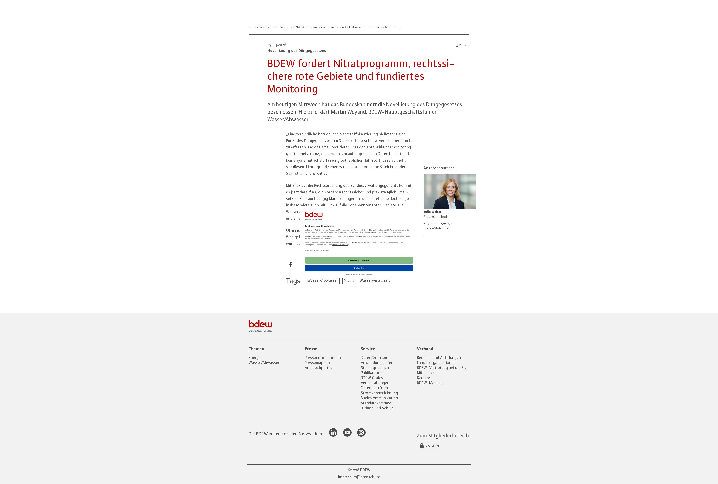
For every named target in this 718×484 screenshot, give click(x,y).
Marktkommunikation (379, 398)
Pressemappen (317, 362)
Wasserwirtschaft (375, 280)
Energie (255, 357)
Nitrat (349, 280)
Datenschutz (369, 476)
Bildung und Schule (377, 408)
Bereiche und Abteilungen (439, 357)
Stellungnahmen (375, 367)
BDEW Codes (372, 377)
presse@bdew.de (436, 228)
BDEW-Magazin (430, 382)
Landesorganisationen (436, 362)
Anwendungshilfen (377, 362)
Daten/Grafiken (374, 357)
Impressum (347, 476)
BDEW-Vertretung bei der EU (441, 367)
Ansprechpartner (319, 367)
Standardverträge (376, 403)
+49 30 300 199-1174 (438, 223)
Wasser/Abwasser (322, 280)
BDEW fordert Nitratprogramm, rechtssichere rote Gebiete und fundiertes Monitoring (337, 27)
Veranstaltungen (375, 382)
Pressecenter (261, 27)
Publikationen (373, 372)
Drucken (464, 45)
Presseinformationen (323, 357)
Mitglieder (425, 372)
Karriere (423, 377)
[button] (291, 264)
